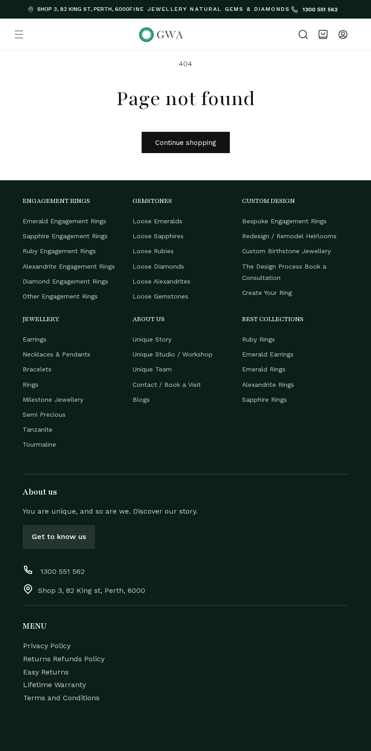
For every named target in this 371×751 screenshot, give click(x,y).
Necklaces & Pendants (56, 354)
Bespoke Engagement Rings (284, 221)
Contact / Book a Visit (167, 384)
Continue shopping (185, 143)
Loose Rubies (153, 251)
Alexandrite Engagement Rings (69, 266)
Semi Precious (44, 414)
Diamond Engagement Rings (65, 281)
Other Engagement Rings (60, 296)
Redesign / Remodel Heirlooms (289, 236)
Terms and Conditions (61, 697)
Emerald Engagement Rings (64, 221)
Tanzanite (37, 429)
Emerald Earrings (268, 354)
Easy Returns (46, 672)
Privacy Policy (47, 645)
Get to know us (59, 536)
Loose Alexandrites (161, 281)
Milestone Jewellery (53, 399)
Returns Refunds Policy (64, 659)
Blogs (141, 399)
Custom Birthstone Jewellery (286, 251)
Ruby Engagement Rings (59, 251)
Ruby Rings (258, 339)
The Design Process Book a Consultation (284, 272)
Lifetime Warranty (54, 684)
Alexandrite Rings (268, 384)
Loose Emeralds (157, 221)
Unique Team (152, 369)
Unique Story (152, 339)
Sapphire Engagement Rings (65, 236)
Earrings (35, 339)
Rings (30, 384)
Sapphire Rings (264, 399)
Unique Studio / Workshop (173, 354)
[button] (19, 34)
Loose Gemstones (160, 296)
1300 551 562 (319, 9)
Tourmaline (39, 444)
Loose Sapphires (158, 236)
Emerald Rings (263, 369)
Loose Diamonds (158, 266)
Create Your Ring (267, 292)
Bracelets (37, 369)
